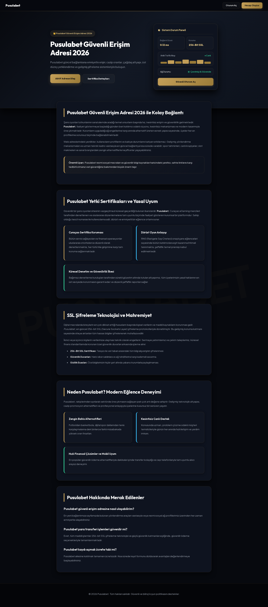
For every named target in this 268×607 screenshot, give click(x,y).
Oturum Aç (231, 5)
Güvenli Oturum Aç (186, 81)
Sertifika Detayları (98, 78)
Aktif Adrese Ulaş (65, 78)
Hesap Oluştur (252, 5)
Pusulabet (13, 5)
